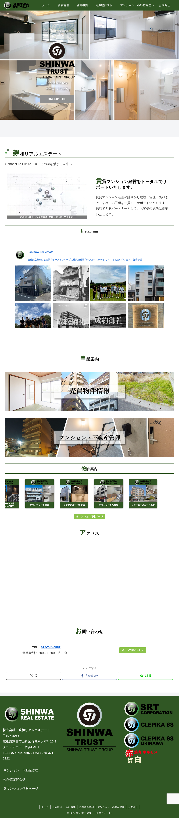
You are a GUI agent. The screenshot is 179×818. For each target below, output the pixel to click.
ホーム (45, 807)
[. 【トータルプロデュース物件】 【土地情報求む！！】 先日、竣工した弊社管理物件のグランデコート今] (145, 283)
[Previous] (12, 493)
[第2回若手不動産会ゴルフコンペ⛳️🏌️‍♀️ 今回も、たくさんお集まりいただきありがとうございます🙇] (33, 321)
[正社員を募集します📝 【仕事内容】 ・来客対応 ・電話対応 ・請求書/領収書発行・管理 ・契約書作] (145, 321)
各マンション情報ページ (89, 516)
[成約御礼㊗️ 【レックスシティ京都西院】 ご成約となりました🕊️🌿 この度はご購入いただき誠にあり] (71, 321)
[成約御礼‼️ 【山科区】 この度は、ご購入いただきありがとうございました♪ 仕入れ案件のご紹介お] (71, 283)
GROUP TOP (57, 99)
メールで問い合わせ (133, 650)
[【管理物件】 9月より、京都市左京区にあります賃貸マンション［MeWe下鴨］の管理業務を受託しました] (33, 283)
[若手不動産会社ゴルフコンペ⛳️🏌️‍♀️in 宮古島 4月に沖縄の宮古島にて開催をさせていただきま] (108, 283)
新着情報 (57, 807)
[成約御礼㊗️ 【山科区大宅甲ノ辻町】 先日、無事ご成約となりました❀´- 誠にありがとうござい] (108, 321)
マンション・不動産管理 (20, 770)
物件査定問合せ (14, 779)
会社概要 (71, 807)
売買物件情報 (86, 807)
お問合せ (133, 807)
